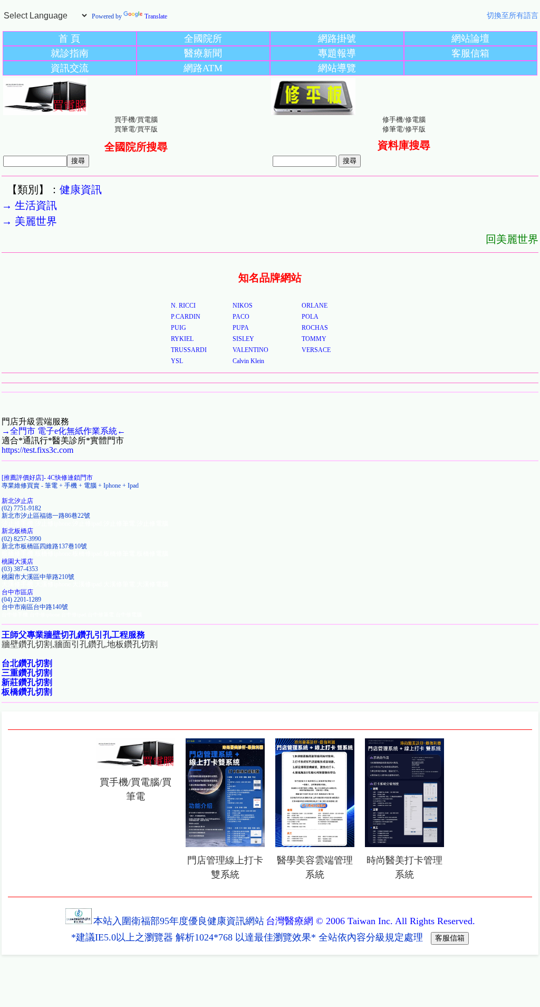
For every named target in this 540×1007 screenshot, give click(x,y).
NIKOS (243, 305)
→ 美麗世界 (29, 221)
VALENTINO (250, 350)
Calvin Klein (248, 361)
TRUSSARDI (189, 350)
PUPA (241, 327)
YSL (177, 361)
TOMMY (314, 339)
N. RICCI (183, 305)
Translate (155, 16)
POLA (310, 316)
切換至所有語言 (512, 16)
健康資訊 (81, 189)
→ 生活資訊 (29, 205)
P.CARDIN (185, 316)
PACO (241, 316)
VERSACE (316, 350)
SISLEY (243, 339)
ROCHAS (315, 327)
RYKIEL (182, 339)
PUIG (178, 327)
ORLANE (314, 305)
